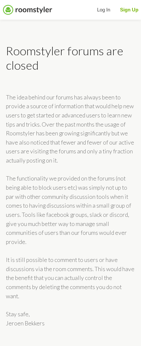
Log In (103, 9)
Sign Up (129, 9)
